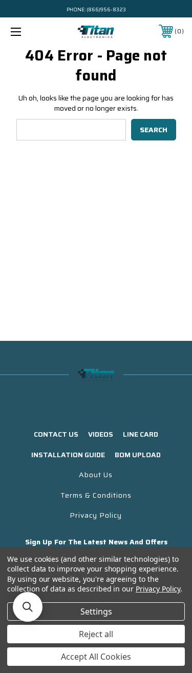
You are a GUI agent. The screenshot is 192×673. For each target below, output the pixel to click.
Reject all (96, 634)
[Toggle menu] (28, 31)
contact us (56, 434)
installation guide (68, 454)
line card (140, 434)
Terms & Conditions (96, 495)
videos (100, 434)
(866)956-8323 (106, 9)
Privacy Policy (96, 515)
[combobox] (71, 129)
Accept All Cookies (96, 656)
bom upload (138, 454)
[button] (27, 607)
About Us (96, 474)
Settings (96, 611)
